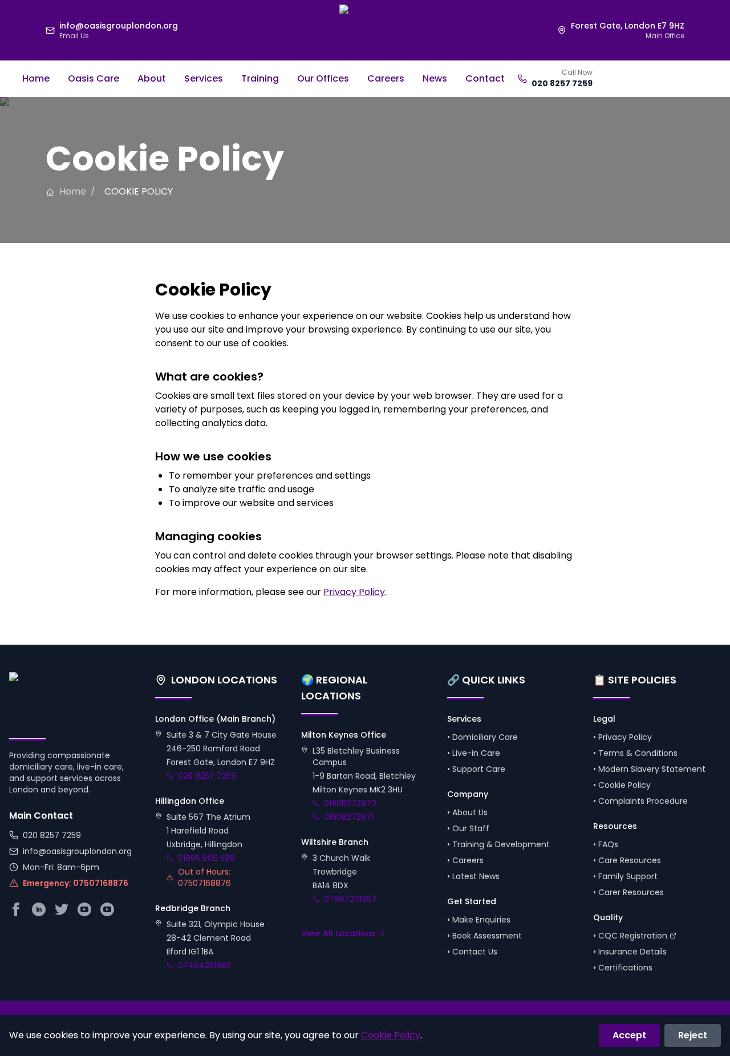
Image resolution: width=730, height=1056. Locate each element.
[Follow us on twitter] (61, 909)
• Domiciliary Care (482, 737)
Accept (629, 1035)
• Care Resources (627, 860)
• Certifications (622, 967)
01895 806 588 (206, 858)
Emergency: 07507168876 (75, 883)
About (151, 78)
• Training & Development (498, 844)
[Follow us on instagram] (84, 909)
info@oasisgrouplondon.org (77, 851)
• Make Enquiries (478, 919)
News (435, 78)
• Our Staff (468, 828)
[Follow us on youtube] (107, 909)
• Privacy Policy (622, 737)
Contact (485, 78)
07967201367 (350, 899)
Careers (385, 78)
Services (203, 78)
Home (36, 78)
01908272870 (350, 803)
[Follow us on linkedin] (39, 909)
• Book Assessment (484, 935)
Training (260, 78)
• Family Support (625, 876)
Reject (692, 1035)
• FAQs (605, 844)
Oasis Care (93, 78)
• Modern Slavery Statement (649, 769)
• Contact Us (472, 951)
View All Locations (338, 933)
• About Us (467, 812)
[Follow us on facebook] (16, 909)
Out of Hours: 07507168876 (204, 877)
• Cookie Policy (622, 785)
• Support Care (476, 769)
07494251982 (204, 965)
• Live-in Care (473, 753)
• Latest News (473, 876)
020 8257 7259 (562, 83)
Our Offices (323, 78)
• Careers (465, 860)
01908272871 (349, 817)
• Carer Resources (628, 892)
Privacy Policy (354, 591)
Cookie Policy (390, 1035)
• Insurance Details (630, 951)
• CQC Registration (630, 935)
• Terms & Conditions (635, 753)
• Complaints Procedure (640, 801)
